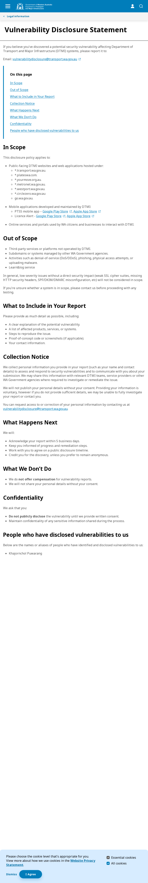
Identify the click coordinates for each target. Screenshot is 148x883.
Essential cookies (123, 857)
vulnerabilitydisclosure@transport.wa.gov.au (45, 59)
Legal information (16, 16)
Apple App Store (85, 211)
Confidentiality (20, 124)
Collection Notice (22, 103)
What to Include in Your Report (32, 96)
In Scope (16, 83)
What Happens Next (24, 110)
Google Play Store (55, 211)
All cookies (119, 863)
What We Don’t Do (23, 117)
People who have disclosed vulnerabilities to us (44, 130)
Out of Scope (19, 90)
